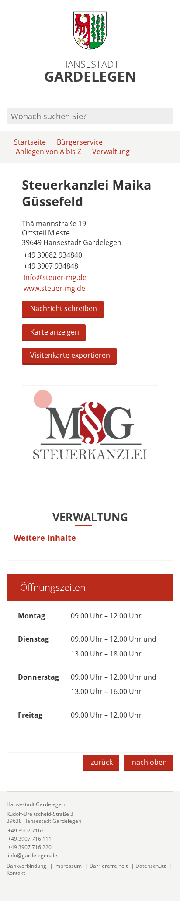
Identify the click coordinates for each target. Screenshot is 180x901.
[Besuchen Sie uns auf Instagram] (172, 97)
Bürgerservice (80, 142)
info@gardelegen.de (32, 855)
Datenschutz (150, 866)
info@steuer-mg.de (54, 277)
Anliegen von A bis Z (48, 151)
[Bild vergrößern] (90, 431)
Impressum (68, 866)
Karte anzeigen (54, 332)
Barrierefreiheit (109, 866)
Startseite (30, 142)
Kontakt (16, 873)
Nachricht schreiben (63, 308)
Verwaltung (111, 151)
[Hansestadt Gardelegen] (90, 830)
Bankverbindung (26, 866)
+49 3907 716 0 (26, 830)
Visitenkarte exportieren (70, 355)
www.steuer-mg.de (53, 288)
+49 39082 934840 (52, 255)
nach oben (149, 762)
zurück (102, 762)
